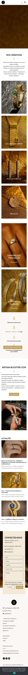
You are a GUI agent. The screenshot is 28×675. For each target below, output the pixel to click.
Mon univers (6, 636)
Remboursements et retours (11, 653)
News (4, 640)
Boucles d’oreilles (8, 628)
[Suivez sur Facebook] (4, 658)
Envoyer (19, 587)
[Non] (26, 671)
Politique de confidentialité (10, 650)
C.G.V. (4, 648)
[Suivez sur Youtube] (9, 658)
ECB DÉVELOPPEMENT (16, 664)
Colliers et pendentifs (9, 625)
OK (14, 673)
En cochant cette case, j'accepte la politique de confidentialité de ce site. (13, 583)
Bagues (5, 623)
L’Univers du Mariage (8, 621)
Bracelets (5, 630)
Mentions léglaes (8, 646)
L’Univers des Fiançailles (9, 618)
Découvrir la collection (13, 347)
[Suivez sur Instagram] (6, 658)
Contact (5, 638)
